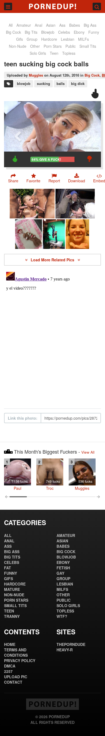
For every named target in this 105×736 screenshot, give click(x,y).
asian (50, 25)
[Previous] (17, 134)
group (32, 39)
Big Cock (13, 32)
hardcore (49, 39)
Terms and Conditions (16, 652)
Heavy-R (65, 649)
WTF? (62, 616)
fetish (63, 567)
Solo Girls (38, 53)
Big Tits (31, 32)
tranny (12, 616)
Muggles (36, 75)
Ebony (79, 32)
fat (7, 567)
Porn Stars (53, 46)
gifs (19, 39)
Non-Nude (17, 46)
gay (60, 573)
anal (38, 25)
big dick (78, 83)
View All (87, 452)
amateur (23, 25)
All (11, 25)
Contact (13, 682)
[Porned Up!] (52, 6)
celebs (64, 32)
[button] (54, 178)
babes (74, 25)
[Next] (87, 134)
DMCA (9, 666)
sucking (43, 83)
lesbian (67, 39)
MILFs (83, 39)
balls (61, 83)
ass (62, 25)
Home (9, 644)
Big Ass (90, 25)
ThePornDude (71, 644)
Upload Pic (15, 676)
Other (35, 46)
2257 (8, 671)
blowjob (23, 83)
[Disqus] (52, 337)
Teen (54, 53)
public (70, 46)
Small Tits (87, 46)
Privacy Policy (19, 660)
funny (93, 32)
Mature (12, 589)
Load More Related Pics (53, 259)
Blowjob (47, 32)
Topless (68, 53)
